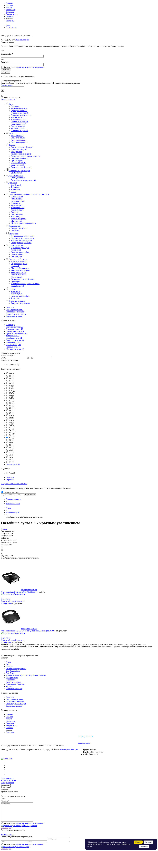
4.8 (11, 447)
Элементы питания (14, 689)
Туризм (9, 686)
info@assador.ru (84, 743)
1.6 (11, 378)
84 (23, 340)
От (2, 358)
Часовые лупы (12, 347)
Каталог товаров (8, 99)
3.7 (11, 437)
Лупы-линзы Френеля (15, 333)
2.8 (11, 413)
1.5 (12, 376)
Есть (12, 473)
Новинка (14, 365)
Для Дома (10, 673)
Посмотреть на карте (69, 750)
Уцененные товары (14, 316)
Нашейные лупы (13, 342)
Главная (9, 3)
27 (23, 349)
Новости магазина (11, 492)
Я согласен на (24, 67)
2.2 (11, 400)
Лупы (8, 662)
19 (26, 333)
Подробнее (5, 599)
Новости (9, 16)
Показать (10, 477)
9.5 (11, 462)
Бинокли (9, 325)
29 (22, 327)
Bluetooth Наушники (20, 268)
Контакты (10, 21)
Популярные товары (14, 310)
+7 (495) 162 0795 (8, 780)
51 (21, 338)
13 (11, 393)
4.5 (11, 445)
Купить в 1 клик (8, 601)
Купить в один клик (28, 826)
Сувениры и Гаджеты (15, 684)
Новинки (10, 307)
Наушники (10, 680)
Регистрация (11, 27)
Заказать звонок (22, 40)
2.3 (11, 403)
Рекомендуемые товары (16, 314)
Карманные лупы (13, 327)
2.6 (11, 410)
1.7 (11, 381)
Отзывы (9, 5)
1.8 (11, 383)
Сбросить (10, 479)
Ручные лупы (11, 345)
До (28, 358)
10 (11, 386)
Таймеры (15, 187)
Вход (8, 25)
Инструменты (12, 678)
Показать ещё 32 (13, 464)
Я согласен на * (24, 823)
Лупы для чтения (13, 329)
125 (19, 345)
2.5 (12, 408)
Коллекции (10, 10)
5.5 (11, 452)
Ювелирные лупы (13, 349)
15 (11, 396)
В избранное (6, 603)
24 (11, 418)
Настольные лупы (13, 340)
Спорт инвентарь (13, 682)
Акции (9, 7)
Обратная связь (7, 778)
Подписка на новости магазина (14, 484)
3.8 (11, 440)
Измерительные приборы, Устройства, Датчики (26, 675)
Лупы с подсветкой (14, 331)
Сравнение (19, 601)
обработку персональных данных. (30, 67)
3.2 (11, 428)
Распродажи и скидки (15, 312)
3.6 (11, 435)
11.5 (12, 391)
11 (18, 336)
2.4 (11, 405)
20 (11, 415)
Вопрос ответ (11, 14)
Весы (8, 664)
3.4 (11, 430)
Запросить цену (23, 847)
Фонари (9, 666)
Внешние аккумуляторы (16, 669)
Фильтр (4, 529)
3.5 (12, 433)
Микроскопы (11, 336)
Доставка (10, 12)
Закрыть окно (6, 85)
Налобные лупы (13, 338)
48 (22, 329)
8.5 (11, 460)
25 (11, 420)
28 (11, 423)
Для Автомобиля (13, 671)
